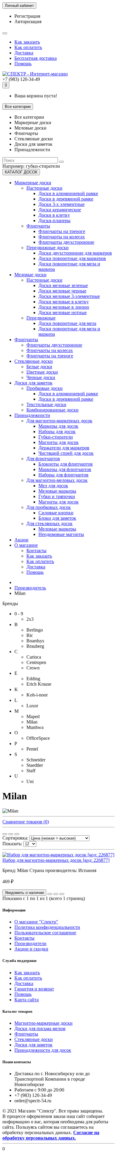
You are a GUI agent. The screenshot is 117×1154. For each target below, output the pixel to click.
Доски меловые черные (62, 290)
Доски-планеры (54, 220)
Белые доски (39, 366)
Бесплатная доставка (35, 58)
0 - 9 (18, 613)
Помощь (23, 63)
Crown (33, 667)
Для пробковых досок (48, 507)
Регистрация (27, 16)
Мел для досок (53, 485)
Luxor (32, 705)
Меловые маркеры (57, 491)
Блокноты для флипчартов (65, 464)
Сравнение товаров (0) (25, 821)
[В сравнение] (61, 894)
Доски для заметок (33, 382)
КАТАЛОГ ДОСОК (21, 172)
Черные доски (40, 377)
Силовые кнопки (56, 512)
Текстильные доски (46, 404)
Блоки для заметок (57, 518)
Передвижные (41, 317)
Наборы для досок (57, 431)
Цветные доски (42, 372)
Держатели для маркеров (63, 447)
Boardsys (35, 640)
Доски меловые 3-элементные (69, 296)
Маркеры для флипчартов (64, 469)
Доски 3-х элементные (61, 204)
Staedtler (34, 765)
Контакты (36, 550)
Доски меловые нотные (62, 312)
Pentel (32, 748)
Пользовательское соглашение (45, 932)
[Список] (10, 834)
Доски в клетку (54, 215)
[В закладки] (55, 894)
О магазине (26, 545)
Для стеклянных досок (49, 523)
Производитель (30, 587)
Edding (33, 678)
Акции (21, 539)
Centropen (36, 662)
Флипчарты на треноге (61, 231)
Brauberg (35, 646)
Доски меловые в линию (63, 307)
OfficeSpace (38, 738)
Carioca (33, 657)
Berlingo (34, 629)
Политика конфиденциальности (47, 927)
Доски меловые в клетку (63, 301)
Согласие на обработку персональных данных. (50, 1135)
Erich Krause (38, 684)
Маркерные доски (32, 182)
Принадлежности (32, 415)
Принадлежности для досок (42, 1050)
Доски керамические (59, 209)
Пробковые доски (44, 388)
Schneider (35, 759)
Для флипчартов (43, 458)
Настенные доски (44, 188)
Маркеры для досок (58, 426)
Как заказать (27, 41)
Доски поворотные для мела (67, 323)
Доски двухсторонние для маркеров (75, 253)
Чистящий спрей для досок (66, 453)
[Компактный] (16, 834)
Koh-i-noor (37, 694)
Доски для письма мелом (39, 1028)
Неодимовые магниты (61, 534)
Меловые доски (30, 274)
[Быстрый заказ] (49, 894)
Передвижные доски (47, 247)
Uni (30, 781)
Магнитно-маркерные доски (43, 1023)
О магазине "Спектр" (36, 921)
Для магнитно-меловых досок (57, 480)
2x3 (30, 619)
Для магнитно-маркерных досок (59, 420)
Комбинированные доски (52, 409)
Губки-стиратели (55, 436)
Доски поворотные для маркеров (72, 258)
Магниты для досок (58, 442)
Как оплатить (28, 47)
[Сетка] (4, 834)
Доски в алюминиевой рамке (68, 193)
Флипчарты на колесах (61, 236)
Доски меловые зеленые (63, 285)
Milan (32, 721)
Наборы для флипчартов (63, 474)
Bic (29, 635)
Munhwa (35, 727)
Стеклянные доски (33, 361)
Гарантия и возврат (34, 988)
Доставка (23, 52)
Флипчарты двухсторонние (66, 242)
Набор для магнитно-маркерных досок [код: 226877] (56, 860)
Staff (30, 770)
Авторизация (27, 21)
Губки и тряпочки (56, 496)
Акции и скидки (31, 948)
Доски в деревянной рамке (65, 198)
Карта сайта (26, 999)
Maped (33, 716)
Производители (30, 943)
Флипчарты (38, 225)
